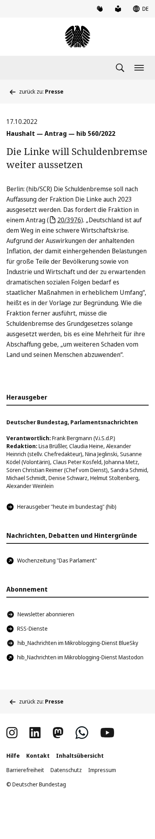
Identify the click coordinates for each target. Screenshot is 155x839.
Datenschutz (66, 770)
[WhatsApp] (82, 732)
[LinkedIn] (35, 732)
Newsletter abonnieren (45, 614)
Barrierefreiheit (25, 770)
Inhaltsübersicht (80, 755)
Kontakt (38, 755)
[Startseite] (77, 36)
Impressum (102, 770)
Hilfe (13, 755)
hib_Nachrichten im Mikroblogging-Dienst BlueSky (77, 643)
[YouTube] (107, 732)
